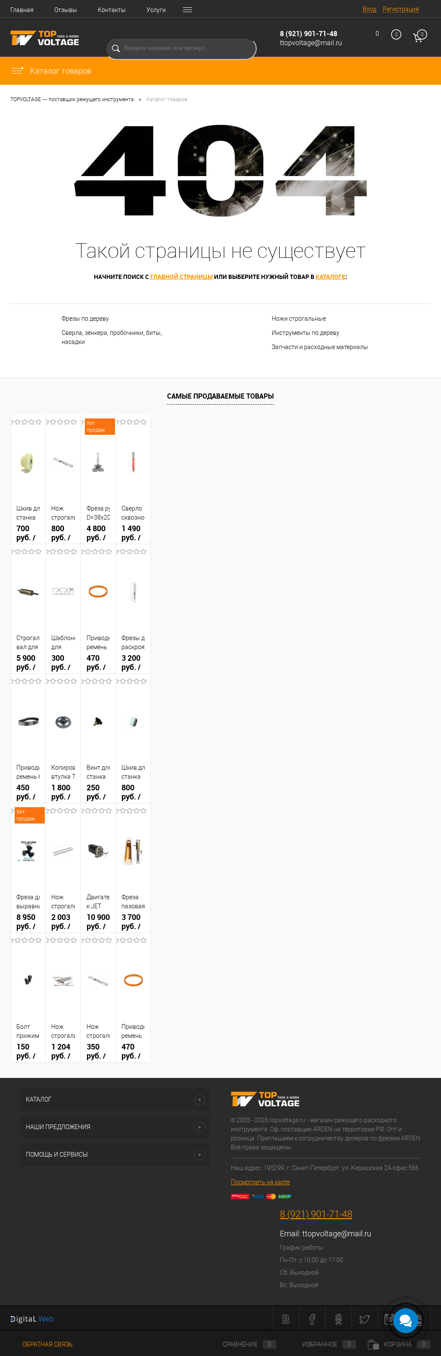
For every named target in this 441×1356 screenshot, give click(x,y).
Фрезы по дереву (85, 318)
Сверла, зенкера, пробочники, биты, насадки (112, 337)
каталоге (330, 276)
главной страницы (181, 276)
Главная (22, 9)
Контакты (112, 9)
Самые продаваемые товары (220, 396)
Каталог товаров (59, 70)
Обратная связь (47, 1344)
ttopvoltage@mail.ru (311, 43)
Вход (369, 9)
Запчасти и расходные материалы (320, 347)
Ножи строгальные (299, 318)
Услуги (156, 9)
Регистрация (401, 9)
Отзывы (65, 9)
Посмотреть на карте (260, 1182)
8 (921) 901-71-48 (308, 33)
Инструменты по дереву (305, 332)
